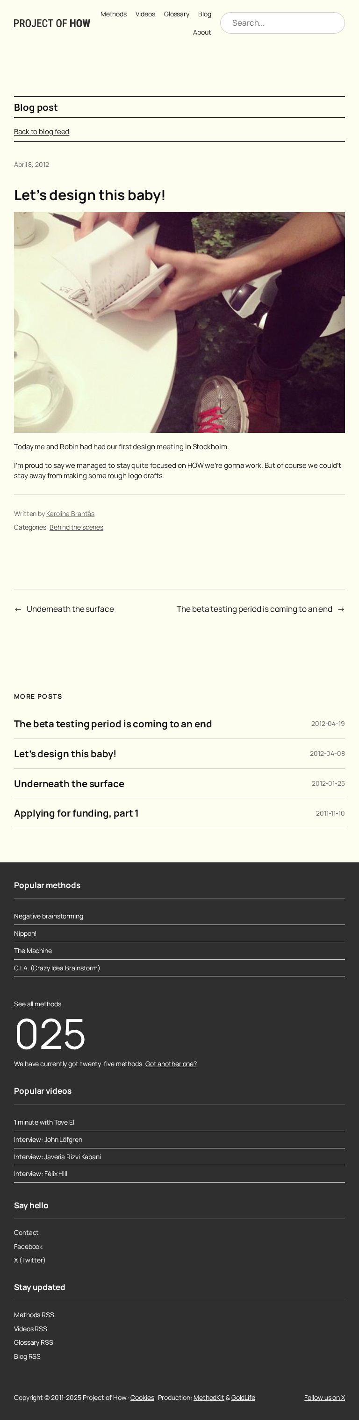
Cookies (142, 1397)
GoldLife (243, 1397)
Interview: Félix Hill (40, 1173)
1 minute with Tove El (44, 1122)
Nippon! (25, 933)
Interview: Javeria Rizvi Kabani (57, 1157)
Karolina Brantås (70, 513)
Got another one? (171, 1063)
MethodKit (209, 1397)
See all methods (37, 1003)
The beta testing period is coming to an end (254, 608)
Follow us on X (324, 1397)
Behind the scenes (76, 527)
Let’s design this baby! (65, 753)
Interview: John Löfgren (48, 1139)
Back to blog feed (41, 131)
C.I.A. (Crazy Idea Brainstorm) (57, 968)
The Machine (33, 950)
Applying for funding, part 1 (76, 813)
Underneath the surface (70, 608)
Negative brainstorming (48, 916)
